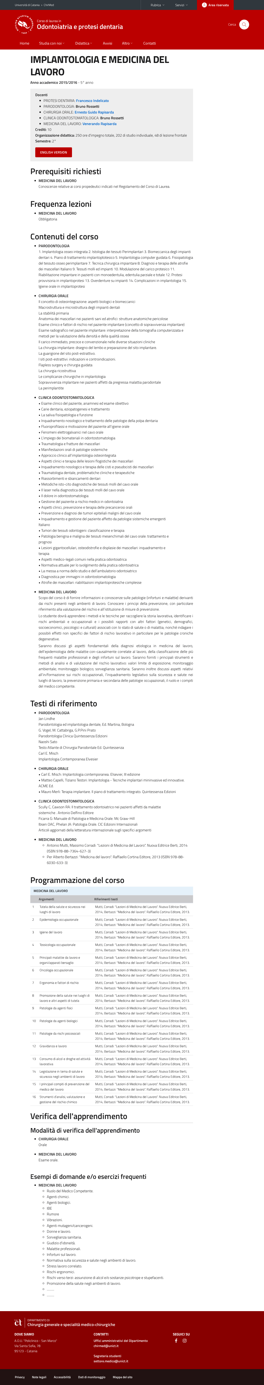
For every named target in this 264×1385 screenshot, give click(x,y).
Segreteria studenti (107, 1355)
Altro (126, 43)
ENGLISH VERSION (53, 152)
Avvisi (107, 43)
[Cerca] (244, 25)
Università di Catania (27, 5)
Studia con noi (50, 43)
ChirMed (49, 5)
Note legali (39, 1377)
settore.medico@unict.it (111, 1361)
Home (24, 43)
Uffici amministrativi (121, 1340)
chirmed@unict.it (106, 1345)
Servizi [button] (179, 4)
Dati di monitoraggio (91, 1377)
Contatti (149, 43)
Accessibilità (62, 1377)
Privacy (20, 1377)
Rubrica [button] (156, 4)
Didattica (82, 43)
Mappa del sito (122, 1377)
